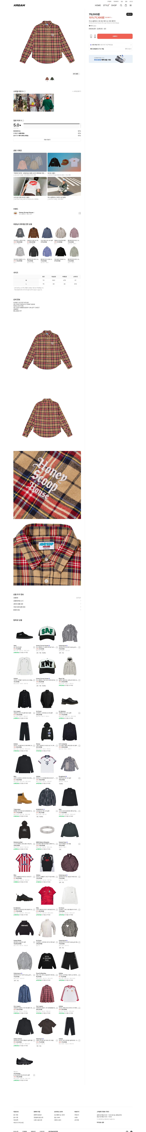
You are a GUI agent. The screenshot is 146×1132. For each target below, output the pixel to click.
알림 (126, 1)
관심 (122, 1)
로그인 (131, 1)
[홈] (19, 5)
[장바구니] (126, 5)
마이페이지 (116, 1)
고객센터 (109, 1)
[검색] (121, 5)
